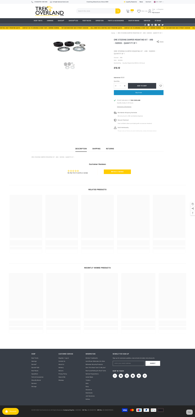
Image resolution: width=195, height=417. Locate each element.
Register (161, 9)
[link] (26, 244)
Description (81, 148)
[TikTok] (156, 25)
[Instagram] (149, 25)
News (141, 2)
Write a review (117, 172)
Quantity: (117, 81)
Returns (110, 148)
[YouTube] (159, 25)
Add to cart (142, 86)
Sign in (153, 10)
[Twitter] (163, 25)
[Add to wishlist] (161, 86)
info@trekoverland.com (61, 2)
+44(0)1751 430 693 (40, 2)
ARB (121, 57)
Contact (148, 2)
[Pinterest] (152, 25)
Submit (153, 363)
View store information (124, 106)
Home (113, 33)
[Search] (98, 11)
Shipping (96, 148)
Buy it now (139, 92)
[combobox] (95, 11)
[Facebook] (145, 25)
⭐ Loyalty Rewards (130, 2)
